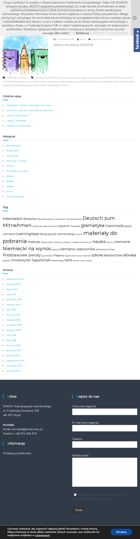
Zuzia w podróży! (15, 196)
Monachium (86, 242)
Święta (10, 181)
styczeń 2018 (13, 345)
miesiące (75, 242)
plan (81, 81)
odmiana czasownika (77, 249)
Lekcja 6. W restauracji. (18, 125)
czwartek (40, 77)
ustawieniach (42, 535)
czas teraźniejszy (74, 219)
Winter (76, 260)
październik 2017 (15, 360)
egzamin (64, 226)
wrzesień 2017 (14, 365)
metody (66, 242)
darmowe (52, 77)
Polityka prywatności (17, 453)
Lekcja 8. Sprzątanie (17, 115)
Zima (9, 191)
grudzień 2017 (14, 350)
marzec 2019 (13, 304)
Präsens (59, 255)
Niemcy (110, 242)
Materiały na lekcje (17, 77)
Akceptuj (121, 532)
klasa (83, 77)
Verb (68, 260)
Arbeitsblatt (13, 219)
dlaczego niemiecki (48, 226)
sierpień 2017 (13, 370)
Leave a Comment (102, 39)
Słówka (10, 176)
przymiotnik (47, 256)
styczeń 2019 (13, 314)
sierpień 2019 (13, 284)
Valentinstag (58, 260)
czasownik (60, 219)
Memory (58, 242)
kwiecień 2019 (14, 299)
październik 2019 (15, 279)
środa (116, 81)
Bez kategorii (13, 145)
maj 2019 (11, 294)
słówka (129, 255)
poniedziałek (104, 81)
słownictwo (113, 255)
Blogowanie (12, 150)
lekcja (90, 77)
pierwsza (73, 81)
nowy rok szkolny (49, 81)
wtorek (64, 85)
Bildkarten (30, 219)
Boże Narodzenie (46, 219)
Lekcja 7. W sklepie (16, 120)
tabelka (6, 260)
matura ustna (46, 242)
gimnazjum (73, 77)
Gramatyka (12, 155)
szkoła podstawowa (21, 85)
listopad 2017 (13, 355)
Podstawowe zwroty (22, 255)
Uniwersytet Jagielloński (46, 85)
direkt (62, 77)
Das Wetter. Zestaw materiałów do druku (28, 105)
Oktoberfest (101, 249)
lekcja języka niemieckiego (109, 77)
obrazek (55, 249)
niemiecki (33, 81)
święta (89, 260)
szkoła (6, 85)
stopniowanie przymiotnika (78, 256)
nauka (99, 241)
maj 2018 (11, 335)
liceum (129, 77)
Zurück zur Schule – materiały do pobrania (29, 110)
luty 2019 (11, 309)
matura (34, 242)
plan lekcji (90, 81)
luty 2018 (11, 340)
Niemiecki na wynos (17, 171)
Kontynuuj (82, 33)
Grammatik (114, 226)
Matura (10, 166)
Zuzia (83, 39)
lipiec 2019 (12, 289)
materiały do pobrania (15, 81)
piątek (63, 81)
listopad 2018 (13, 319)
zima (82, 260)
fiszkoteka (75, 226)
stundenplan (127, 81)
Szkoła (9, 186)
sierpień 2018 (13, 330)
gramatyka (92, 225)
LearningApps (27, 234)
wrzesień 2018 (14, 325)
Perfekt (111, 249)
